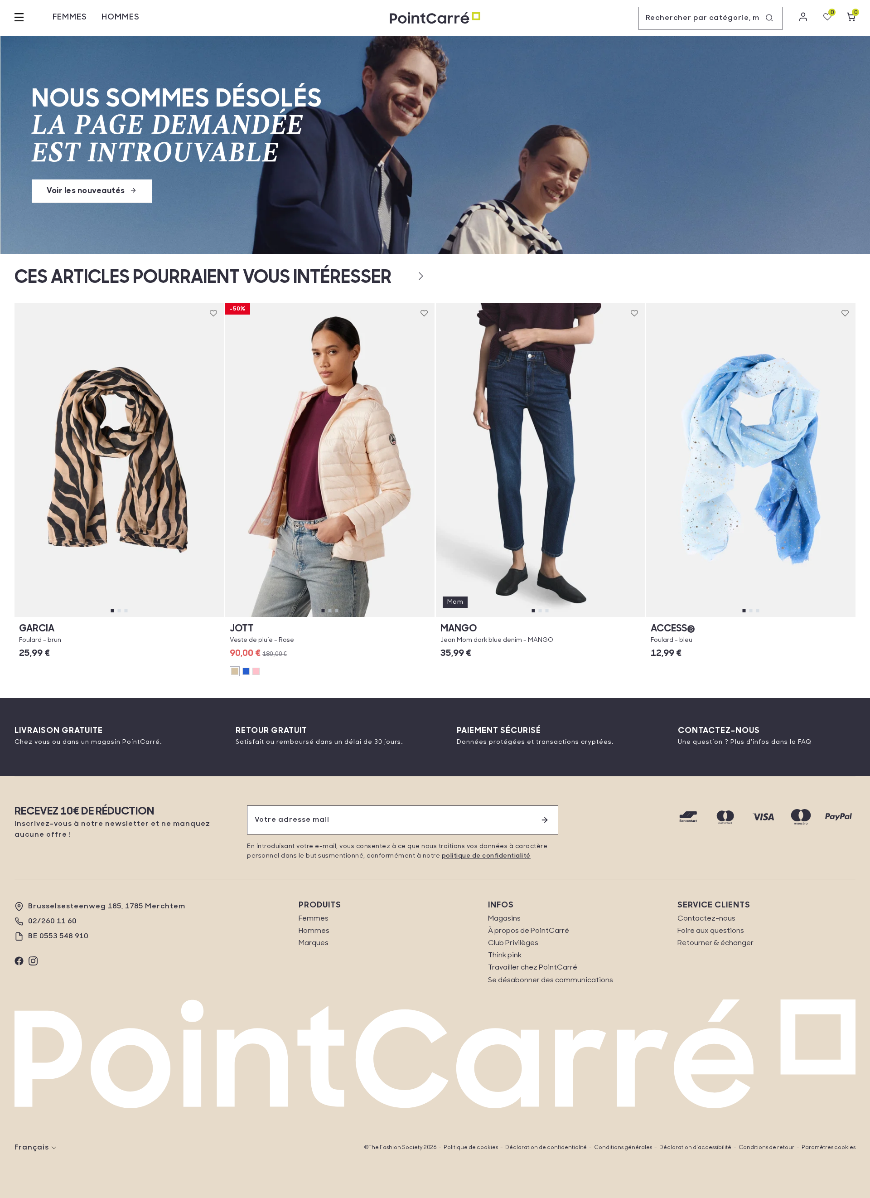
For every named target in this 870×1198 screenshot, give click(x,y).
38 (540, 616)
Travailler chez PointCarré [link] (532, 967)
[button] (406, 276)
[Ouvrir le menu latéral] (19, 18)
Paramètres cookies (829, 1147)
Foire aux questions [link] (710, 931)
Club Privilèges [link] (513, 943)
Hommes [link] (314, 931)
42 (593, 616)
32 (460, 616)
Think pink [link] (505, 955)
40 (566, 616)
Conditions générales (623, 1147)
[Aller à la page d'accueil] (435, 18)
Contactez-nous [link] (706, 918)
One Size (119, 616)
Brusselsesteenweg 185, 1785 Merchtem (106, 906)
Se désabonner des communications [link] (550, 980)
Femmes (70, 18)
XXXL (376, 616)
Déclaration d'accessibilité (695, 1147)
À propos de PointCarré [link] (528, 931)
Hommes (121, 18)
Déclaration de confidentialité (546, 1147)
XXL (283, 616)
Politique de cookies (471, 1147)
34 (487, 616)
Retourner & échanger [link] (715, 943)
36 (513, 616)
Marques (314, 943)
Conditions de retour (766, 1147)
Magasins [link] (504, 918)
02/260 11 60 (52, 921)
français (31, 1147)
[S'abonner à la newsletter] (544, 820)
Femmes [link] (314, 918)
